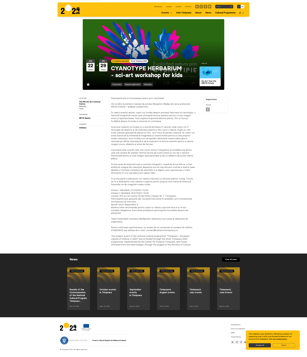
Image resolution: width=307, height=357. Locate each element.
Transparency (235, 324)
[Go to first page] (71, 9)
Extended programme (120, 61)
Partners (188, 6)
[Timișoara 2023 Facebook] (205, 6)
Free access (117, 84)
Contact (169, 6)
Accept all (260, 345)
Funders (178, 6)
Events (165, 13)
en (242, 6)
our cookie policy (280, 339)
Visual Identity (236, 337)
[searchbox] (222, 6)
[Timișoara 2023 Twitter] (209, 6)
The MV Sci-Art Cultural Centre (89, 103)
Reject (284, 345)
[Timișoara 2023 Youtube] (197, 6)
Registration (211, 99)
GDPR (233, 333)
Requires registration (132, 84)
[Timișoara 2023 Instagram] (201, 6)
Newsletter (158, 6)
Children (82, 128)
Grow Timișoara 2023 (139, 61)
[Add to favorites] (88, 84)
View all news (231, 259)
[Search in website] (231, 6)
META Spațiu (84, 118)
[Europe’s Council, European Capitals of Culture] (86, 330)
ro (239, 6)
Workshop (147, 84)
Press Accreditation (238, 328)
